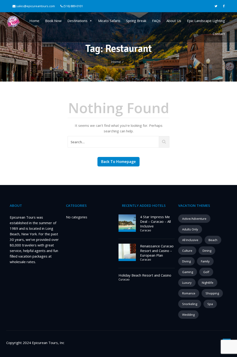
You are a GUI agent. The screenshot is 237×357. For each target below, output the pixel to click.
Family (205, 261)
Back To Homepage (118, 161)
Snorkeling (189, 304)
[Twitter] (216, 6)
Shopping (212, 293)
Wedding (188, 314)
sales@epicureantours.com (35, 6)
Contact (219, 33)
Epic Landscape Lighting (206, 20)
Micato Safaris (109, 20)
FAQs (156, 20)
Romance (188, 293)
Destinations (77, 20)
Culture (187, 251)
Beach (213, 240)
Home (34, 20)
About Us (173, 20)
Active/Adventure (194, 219)
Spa (210, 304)
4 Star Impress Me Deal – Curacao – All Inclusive (155, 221)
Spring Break (136, 20)
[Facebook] (223, 6)
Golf (206, 272)
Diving (186, 261)
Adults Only (190, 229)
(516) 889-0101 (73, 6)
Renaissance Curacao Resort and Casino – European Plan (157, 251)
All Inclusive (190, 240)
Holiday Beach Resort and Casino (144, 275)
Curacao (145, 230)
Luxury (187, 282)
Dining (207, 251)
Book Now (53, 20)
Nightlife (207, 282)
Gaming (187, 272)
